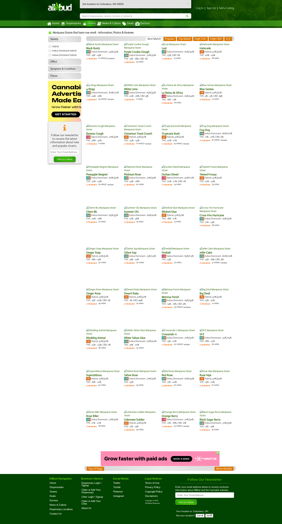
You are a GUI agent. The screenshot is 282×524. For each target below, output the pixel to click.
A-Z (228, 39)
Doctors (145, 23)
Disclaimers (151, 496)
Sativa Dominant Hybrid (64, 55)
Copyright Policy (154, 491)
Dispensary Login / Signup (91, 484)
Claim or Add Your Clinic (91, 502)
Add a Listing (226, 8)
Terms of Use (152, 483)
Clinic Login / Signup (92, 497)
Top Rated (185, 39)
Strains (91, 23)
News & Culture (111, 23)
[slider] (93, 58)
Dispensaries (73, 23)
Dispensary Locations (61, 509)
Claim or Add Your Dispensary (91, 491)
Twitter (116, 483)
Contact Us (56, 513)
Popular (169, 39)
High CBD (216, 39)
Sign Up (211, 8)
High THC (200, 39)
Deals (130, 23)
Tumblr (117, 487)
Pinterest (118, 491)
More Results (224, 468)
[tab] (154, 39)
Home (55, 23)
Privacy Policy (152, 487)
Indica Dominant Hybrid (64, 50)
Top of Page (95, 468)
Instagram (118, 496)
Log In (199, 8)
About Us (86, 508)
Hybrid (55, 46)
